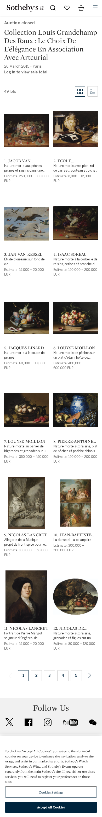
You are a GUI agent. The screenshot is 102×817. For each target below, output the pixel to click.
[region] (51, 776)
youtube (70, 722)
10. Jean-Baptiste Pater (72, 535)
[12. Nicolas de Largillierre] (75, 596)
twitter (9, 722)
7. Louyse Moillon (24, 441)
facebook (28, 722)
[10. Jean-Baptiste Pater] (75, 503)
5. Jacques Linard (24, 348)
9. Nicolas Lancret (25, 535)
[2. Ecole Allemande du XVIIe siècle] (75, 129)
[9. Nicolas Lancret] (26, 503)
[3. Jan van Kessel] (26, 224)
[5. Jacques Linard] (26, 318)
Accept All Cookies (51, 807)
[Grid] (80, 91)
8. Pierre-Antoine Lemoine (73, 441)
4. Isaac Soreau (70, 254)
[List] (92, 91)
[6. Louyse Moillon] (75, 318)
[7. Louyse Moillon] (26, 410)
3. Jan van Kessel (23, 254)
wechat (93, 722)
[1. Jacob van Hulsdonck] (26, 130)
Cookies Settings (51, 792)
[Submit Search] (52, 7)
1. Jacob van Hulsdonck (17, 161)
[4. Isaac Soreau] (75, 223)
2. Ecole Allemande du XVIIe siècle (70, 161)
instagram (48, 722)
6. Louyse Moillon (74, 348)
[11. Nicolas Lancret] (26, 596)
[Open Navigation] (95, 8)
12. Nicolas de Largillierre (68, 628)
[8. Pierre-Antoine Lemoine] (75, 410)
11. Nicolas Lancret (26, 628)
